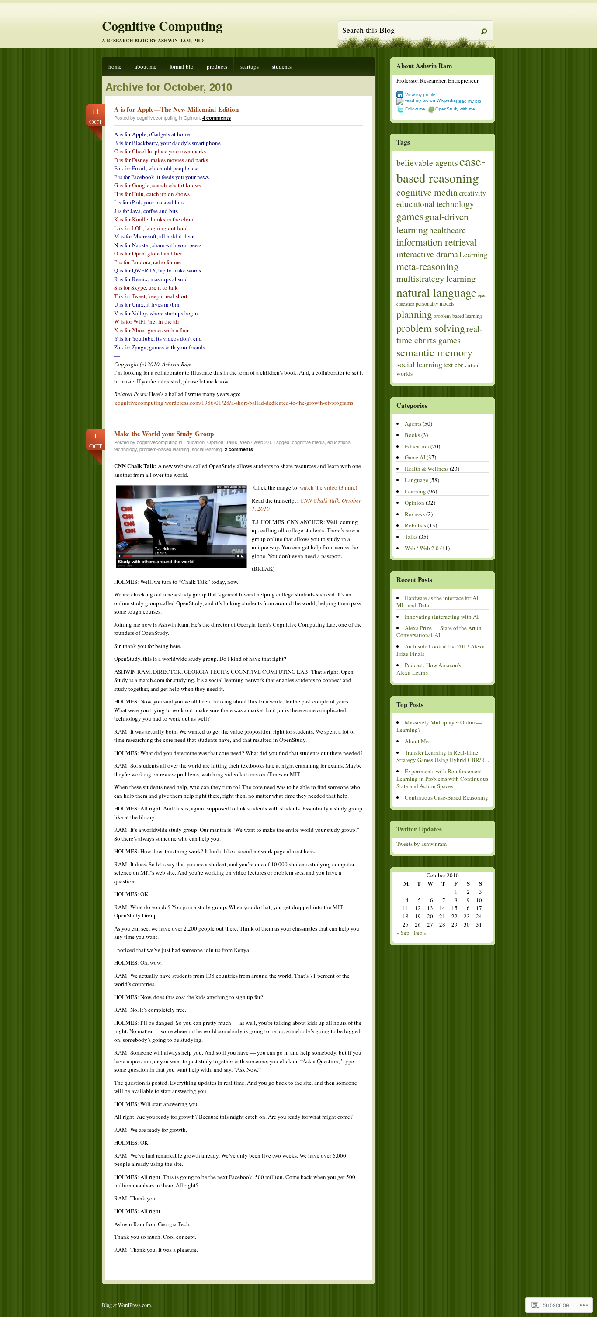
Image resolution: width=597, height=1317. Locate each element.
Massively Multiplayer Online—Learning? (439, 726)
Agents (413, 424)
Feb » (420, 933)
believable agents (427, 163)
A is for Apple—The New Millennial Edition (176, 109)
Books (412, 435)
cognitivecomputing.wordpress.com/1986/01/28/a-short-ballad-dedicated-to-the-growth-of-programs (234, 403)
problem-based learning (164, 448)
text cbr (453, 364)
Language (416, 480)
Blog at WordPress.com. (127, 1304)
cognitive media (308, 441)
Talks (231, 441)
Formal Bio (182, 66)
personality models (435, 303)
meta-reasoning (427, 266)
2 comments (239, 449)
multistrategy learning (436, 278)
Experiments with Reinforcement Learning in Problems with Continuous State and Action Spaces (442, 778)
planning (414, 314)
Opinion (192, 117)
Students (282, 66)
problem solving (430, 328)
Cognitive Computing (162, 25)
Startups (249, 66)
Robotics (415, 525)
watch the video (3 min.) (328, 487)
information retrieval (436, 241)
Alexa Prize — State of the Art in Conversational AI (439, 631)
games (409, 216)
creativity (472, 193)
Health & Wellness (426, 468)
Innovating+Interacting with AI (442, 617)
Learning (473, 254)
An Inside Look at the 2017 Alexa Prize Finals (440, 650)
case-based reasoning (441, 169)
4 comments (216, 117)
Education (194, 441)
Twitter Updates (419, 829)
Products (217, 66)
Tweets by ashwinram (421, 844)
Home (114, 66)
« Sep (403, 933)
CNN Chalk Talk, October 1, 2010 (306, 504)
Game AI (415, 457)
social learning (207, 448)
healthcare (447, 230)
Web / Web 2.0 (255, 441)
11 (406, 908)
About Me (145, 66)
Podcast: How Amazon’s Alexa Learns (428, 668)
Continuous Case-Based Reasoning (446, 797)
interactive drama (427, 254)
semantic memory (434, 352)
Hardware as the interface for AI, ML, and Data (437, 601)
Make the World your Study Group (164, 433)
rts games (444, 340)
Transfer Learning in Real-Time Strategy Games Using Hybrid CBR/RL (442, 756)
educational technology (435, 203)
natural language (436, 292)
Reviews (415, 514)
